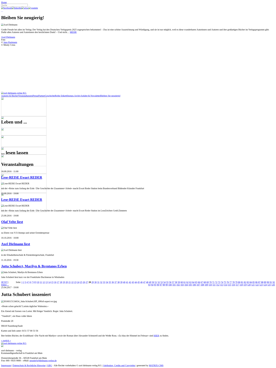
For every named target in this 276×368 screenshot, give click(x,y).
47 (144, 282)
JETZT (4, 282)
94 (152, 285)
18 (61, 282)
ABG (49, 365)
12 (44, 282)
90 (268, 282)
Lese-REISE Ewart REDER (21, 177)
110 (210, 285)
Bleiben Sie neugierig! (110, 96)
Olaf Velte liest (12, 222)
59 (179, 282)
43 (133, 282)
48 (147, 282)
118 (241, 285)
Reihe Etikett (61, 96)
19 (64, 282)
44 (136, 282)
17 (58, 282)
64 (193, 282)
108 (202, 285)
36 (113, 282)
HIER (156, 335)
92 (274, 282)
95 (155, 285)
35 (110, 282)
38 (118, 282)
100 (170, 285)
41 (127, 282)
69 (207, 282)
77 (230, 282)
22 (72, 282)
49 (150, 282)
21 (69, 282)
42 (130, 282)
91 (271, 282)
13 (46, 282)
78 (233, 282)
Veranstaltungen (25, 96)
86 (256, 282)
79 (236, 282)
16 (55, 282)
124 (265, 285)
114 (225, 285)
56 (170, 282)
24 (78, 282)
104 (186, 285)
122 (257, 285)
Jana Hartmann (10, 42)
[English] (2, 10)
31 (98, 282)
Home (4, 2)
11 (41, 282)
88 (262, 282)
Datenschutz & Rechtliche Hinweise (29, 365)
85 (253, 282)
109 (206, 285)
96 (158, 285)
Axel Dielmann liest (15, 244)
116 (233, 285)
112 (218, 285)
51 (156, 282)
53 (161, 282)
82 (245, 282)
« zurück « (6, 340)
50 (153, 282)
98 (164, 285)
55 (167, 282)
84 (251, 282)
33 (104, 282)
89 (265, 282)
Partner (41, 96)
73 (219, 282)
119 (245, 285)
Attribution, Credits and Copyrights (119, 365)
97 (161, 285)
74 (222, 282)
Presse (35, 96)
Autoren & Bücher (9, 96)
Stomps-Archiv (73, 96)
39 (121, 282)
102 (178, 285)
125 (269, 285)
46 (141, 282)
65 (196, 282)
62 (187, 282)
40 (124, 282)
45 (138, 282)
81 (242, 282)
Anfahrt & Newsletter (90, 96)
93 (149, 285)
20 (67, 282)
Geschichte (50, 96)
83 (248, 282)
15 (52, 282)
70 (210, 282)
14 (49, 282)
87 (259, 282)
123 (261, 285)
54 (164, 282)
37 (115, 282)
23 (75, 282)
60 (182, 282)
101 (174, 285)
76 (228, 282)
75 (225, 282)
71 (213, 282)
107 (198, 285)
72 (216, 282)
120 (249, 285)
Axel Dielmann (8, 37)
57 (173, 282)
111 (214, 285)
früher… (5, 285)
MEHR (73, 32)
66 (199, 282)
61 (184, 282)
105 (190, 285)
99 (166, 285)
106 (194, 285)
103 (182, 285)
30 (95, 282)
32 (101, 282)
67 (202, 282)
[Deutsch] (1, 10)
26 (84, 282)
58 (176, 282)
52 (159, 282)
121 (253, 285)
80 (239, 282)
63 (190, 282)
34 (107, 282)
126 (273, 285)
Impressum (6, 365)
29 (92, 282)
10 (38, 282)
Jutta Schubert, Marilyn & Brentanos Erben (34, 266)
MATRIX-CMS (156, 365)
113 (221, 285)
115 (229, 285)
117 (237, 285)
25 (81, 282)
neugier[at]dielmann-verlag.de (43, 360)
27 (87, 282)
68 (205, 282)
